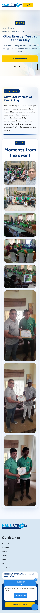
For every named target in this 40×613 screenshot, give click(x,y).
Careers (5, 555)
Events (10, 28)
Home (4, 28)
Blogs (4, 559)
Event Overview (20, 59)
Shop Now (28, 5)
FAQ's (4, 563)
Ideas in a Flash (9, 576)
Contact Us (6, 567)
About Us (5, 543)
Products (5, 547)
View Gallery (19, 67)
